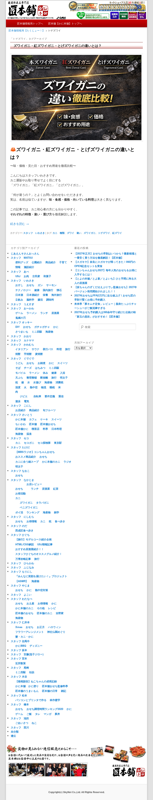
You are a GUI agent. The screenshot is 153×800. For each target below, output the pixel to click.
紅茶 (55, 488)
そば (18, 368)
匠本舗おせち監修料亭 (55, 686)
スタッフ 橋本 (20, 704)
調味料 (50, 299)
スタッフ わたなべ (21, 599)
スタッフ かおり (21, 336)
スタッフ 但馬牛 (20, 641)
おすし (19, 285)
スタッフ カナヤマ (22, 340)
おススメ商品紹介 (25, 456)
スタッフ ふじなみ (22, 567)
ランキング (32, 512)
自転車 (37, 396)
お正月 (41, 627)
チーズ (28, 368)
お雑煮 (41, 363)
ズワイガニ (90, 233)
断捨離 (44, 377)
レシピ (52, 608)
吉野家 (60, 613)
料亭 (45, 429)
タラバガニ (42, 502)
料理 (59, 349)
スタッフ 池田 (20, 718)
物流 (43, 387)
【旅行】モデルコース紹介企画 (33, 539)
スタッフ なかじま (22, 480)
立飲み (19, 299)
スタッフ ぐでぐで (22, 358)
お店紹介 (20, 410)
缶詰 (31, 672)
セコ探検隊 (44, 443)
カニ (18, 443)
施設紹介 (29, 267)
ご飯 (29, 714)
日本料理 (56, 429)
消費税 (59, 382)
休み (45, 373)
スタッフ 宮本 (19, 658)
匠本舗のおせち (24, 613)
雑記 (63, 691)
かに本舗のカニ (51, 461)
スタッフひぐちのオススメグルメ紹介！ (38, 554)
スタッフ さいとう (21, 415)
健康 (36, 290)
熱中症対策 (41, 590)
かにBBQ (20, 646)
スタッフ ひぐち (20, 535)
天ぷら (19, 377)
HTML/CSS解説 (24, 544)
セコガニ (29, 443)
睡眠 (52, 387)
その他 (41, 608)
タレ (37, 714)
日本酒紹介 (32, 295)
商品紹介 (50, 262)
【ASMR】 (21, 581)
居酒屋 (55, 313)
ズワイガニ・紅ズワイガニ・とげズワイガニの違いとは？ (58, 45)
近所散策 (20, 663)
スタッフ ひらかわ (22, 563)
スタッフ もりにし (21, 571)
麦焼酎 (39, 354)
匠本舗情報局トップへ (30, 23)
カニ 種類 (59, 233)
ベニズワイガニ (29, 507)
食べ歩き (60, 521)
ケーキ (44, 419)
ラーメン (31, 313)
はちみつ (40, 368)
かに (55, 327)
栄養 (45, 295)
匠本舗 (33, 424)
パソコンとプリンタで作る (30, 700)
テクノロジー (23, 290)
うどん (19, 363)
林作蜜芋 (55, 700)
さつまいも (21, 331)
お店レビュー (34, 484)
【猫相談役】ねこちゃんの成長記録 (36, 681)
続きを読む (19, 223)
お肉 (26, 276)
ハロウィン (54, 627)
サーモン (51, 285)
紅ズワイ (117, 233)
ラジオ (67, 461)
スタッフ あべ (20, 271)
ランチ (44, 313)
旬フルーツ (49, 410)
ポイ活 (19, 512)
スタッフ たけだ (20, 447)
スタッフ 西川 (20, 727)
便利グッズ (21, 262)
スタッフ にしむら (22, 516)
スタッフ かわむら (22, 344)
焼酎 (18, 354)
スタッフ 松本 (19, 695)
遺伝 (13, 736)
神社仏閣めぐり (56, 632)
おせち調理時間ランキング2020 (44, 709)
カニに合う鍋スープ (27, 461)
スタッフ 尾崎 (20, 667)
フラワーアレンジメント (29, 632)
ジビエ (23, 396)
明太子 (64, 377)
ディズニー (35, 646)
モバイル (20, 373)
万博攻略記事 (23, 559)
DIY (17, 327)
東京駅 (58, 443)
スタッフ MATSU (22, 257)
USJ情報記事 (45, 544)
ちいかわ (20, 424)
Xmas (18, 627)
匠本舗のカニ (44, 613)
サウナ (35, 349)
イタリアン (21, 349)
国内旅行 (48, 290)
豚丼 (57, 714)
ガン (40, 285)
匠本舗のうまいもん (27, 691)
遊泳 (18, 401)
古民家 (36, 276)
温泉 (29, 434)
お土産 (30, 603)
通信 (61, 396)
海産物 (49, 331)
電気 (26, 401)
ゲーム (19, 313)
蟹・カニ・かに (24, 636)
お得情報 (31, 521)
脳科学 (30, 299)
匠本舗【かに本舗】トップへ (65, 23)
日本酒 (19, 295)
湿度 (18, 387)
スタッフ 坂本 (19, 650)
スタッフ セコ (20, 438)
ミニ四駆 (37, 331)
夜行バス (48, 349)
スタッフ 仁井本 (20, 622)
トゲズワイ (104, 233)
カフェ (33, 419)
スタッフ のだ (19, 526)
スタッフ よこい (21, 594)
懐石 (59, 290)
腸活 (40, 299)
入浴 (62, 373)
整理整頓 (31, 377)
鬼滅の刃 (20, 317)
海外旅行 (56, 295)
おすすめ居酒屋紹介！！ (29, 549)
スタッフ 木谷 (19, 676)
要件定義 (50, 396)
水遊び (37, 382)
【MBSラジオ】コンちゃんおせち (35, 452)
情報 (18, 267)
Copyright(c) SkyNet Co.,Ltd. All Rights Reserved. (76, 792)
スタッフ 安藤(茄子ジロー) (27, 654)
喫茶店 (35, 429)
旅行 (67, 349)
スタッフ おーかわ (22, 308)
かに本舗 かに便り (27, 686)
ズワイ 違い (74, 233)
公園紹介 (37, 262)
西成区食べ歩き (24, 530)
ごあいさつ (21, 723)
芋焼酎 (28, 354)
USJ (17, 276)
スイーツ (62, 363)
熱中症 (34, 387)
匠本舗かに (21, 429)
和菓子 (47, 276)
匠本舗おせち (48, 424)
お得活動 (20, 493)
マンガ (47, 714)
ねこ (34, 723)
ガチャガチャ (42, 327)
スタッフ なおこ (20, 471)
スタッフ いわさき (34, 233)
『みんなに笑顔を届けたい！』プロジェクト (41, 576)
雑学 (56, 512)
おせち (30, 285)
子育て (63, 262)
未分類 (15, 731)
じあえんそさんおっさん (25, 253)
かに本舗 (20, 419)
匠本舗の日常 (50, 691)
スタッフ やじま (20, 585)
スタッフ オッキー (21, 322)
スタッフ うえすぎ (22, 304)
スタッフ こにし (21, 405)
